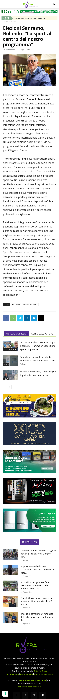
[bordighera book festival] (29, 405)
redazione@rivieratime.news (32, 680)
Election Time (10, 350)
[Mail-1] (42, 695)
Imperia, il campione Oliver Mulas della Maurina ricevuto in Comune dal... (37, 617)
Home (5, 21)
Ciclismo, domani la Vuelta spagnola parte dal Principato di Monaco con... (38, 553)
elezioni (16, 305)
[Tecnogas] (29, 520)
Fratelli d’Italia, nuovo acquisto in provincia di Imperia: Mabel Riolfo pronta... (37, 601)
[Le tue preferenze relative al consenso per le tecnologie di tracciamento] (5, 694)
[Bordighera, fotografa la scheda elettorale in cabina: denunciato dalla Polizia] (10, 360)
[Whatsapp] (34, 695)
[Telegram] (34, 318)
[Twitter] (20, 318)
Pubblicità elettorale (43, 674)
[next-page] (10, 387)
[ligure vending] (29, 491)
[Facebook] (6, 318)
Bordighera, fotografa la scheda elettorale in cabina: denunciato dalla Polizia (37, 360)
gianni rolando (30, 305)
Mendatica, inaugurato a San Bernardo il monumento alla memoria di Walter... (35, 585)
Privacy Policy (12, 674)
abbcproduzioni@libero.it (29, 687)
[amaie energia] (29, 461)
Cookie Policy (26, 674)
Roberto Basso (41, 671)
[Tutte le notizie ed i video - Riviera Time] (29, 645)
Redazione (10, 50)
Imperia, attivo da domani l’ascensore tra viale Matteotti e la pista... (37, 569)
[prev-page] (5, 387)
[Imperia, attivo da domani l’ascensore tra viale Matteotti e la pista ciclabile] (10, 570)
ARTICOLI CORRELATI (17, 333)
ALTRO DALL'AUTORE (42, 333)
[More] (48, 318)
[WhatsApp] (13, 318)
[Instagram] (25, 695)
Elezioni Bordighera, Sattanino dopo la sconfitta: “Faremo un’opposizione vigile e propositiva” (37, 346)
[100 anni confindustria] (29, 433)
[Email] (41, 318)
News (13, 21)
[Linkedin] (27, 318)
